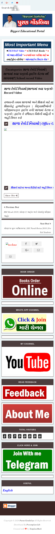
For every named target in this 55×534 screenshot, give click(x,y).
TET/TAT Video (16, 50)
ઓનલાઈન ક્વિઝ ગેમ (36, 59)
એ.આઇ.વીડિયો (14, 55)
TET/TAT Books (37, 50)
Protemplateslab (33, 524)
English (8, 490)
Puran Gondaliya (27, 520)
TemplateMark (36, 528)
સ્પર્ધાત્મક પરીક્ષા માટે (36, 55)
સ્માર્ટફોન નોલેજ (14, 59)
